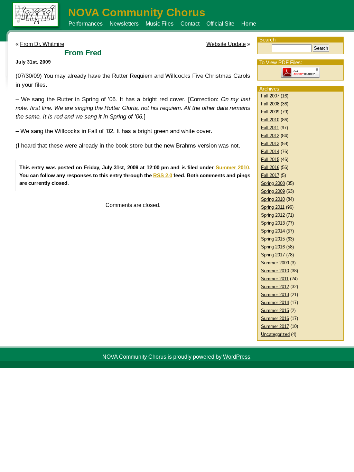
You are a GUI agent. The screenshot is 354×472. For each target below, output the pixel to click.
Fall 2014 (270, 151)
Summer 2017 (275, 326)
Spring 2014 (273, 231)
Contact (189, 24)
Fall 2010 (270, 119)
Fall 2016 (270, 167)
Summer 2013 (275, 294)
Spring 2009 (273, 191)
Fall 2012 (270, 135)
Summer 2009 (275, 262)
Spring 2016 (273, 246)
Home (248, 24)
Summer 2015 (275, 310)
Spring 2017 (273, 254)
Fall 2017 (270, 175)
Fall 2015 (270, 159)
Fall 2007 (270, 95)
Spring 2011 (273, 207)
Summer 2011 (275, 278)
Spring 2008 (273, 183)
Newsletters (124, 24)
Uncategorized (275, 334)
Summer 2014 (275, 302)
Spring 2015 (273, 239)
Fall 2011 (270, 127)
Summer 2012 (275, 286)
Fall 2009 (270, 111)
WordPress (236, 357)
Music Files (160, 24)
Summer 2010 (275, 270)
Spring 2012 (273, 215)
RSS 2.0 (162, 175)
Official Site (220, 24)
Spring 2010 (273, 199)
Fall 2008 (270, 103)
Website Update (226, 44)
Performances (85, 24)
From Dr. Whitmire (42, 44)
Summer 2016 (275, 318)
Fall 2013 (270, 143)
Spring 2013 (273, 223)
